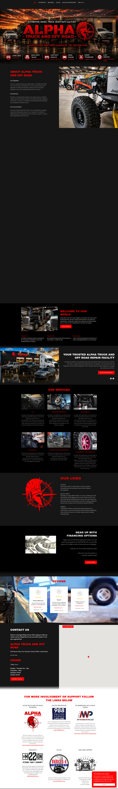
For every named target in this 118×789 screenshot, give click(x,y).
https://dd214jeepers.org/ (59, 781)
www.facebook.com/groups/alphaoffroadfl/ (32, 745)
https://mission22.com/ (32, 776)
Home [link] (35, 2)
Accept (104, 784)
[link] (111, 378)
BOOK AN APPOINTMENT (106, 372)
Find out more (91, 562)
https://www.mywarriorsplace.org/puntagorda (85, 733)
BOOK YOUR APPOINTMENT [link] (69, 2)
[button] (81, 2)
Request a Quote (17, 679)
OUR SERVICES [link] (42, 2)
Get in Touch (66, 326)
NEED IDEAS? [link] (51, 2)
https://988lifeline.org (59, 730)
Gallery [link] (58, 2)
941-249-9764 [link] (13, 655)
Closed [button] (16, 664)
